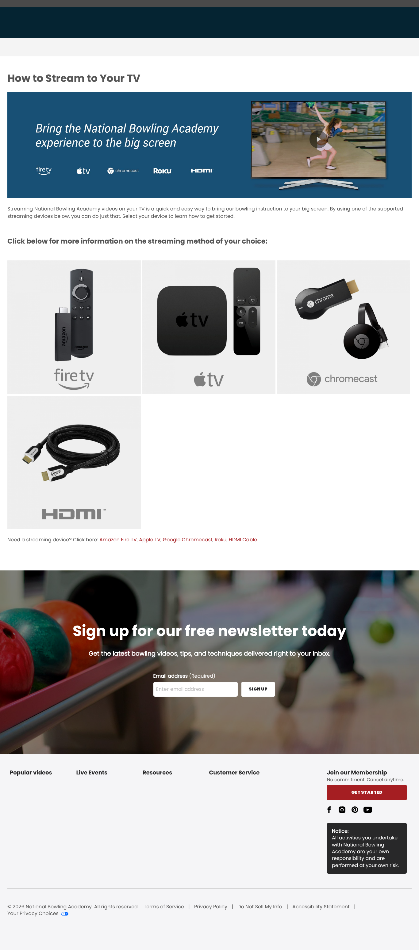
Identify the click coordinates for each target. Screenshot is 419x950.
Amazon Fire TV (118, 539)
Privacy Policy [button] (210, 906)
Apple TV (149, 539)
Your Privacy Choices (33, 913)
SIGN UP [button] (258, 689)
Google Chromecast (188, 539)
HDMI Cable (243, 539)
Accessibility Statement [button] (321, 906)
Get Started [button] (366, 792)
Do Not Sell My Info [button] (259, 906)
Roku (220, 539)
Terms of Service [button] (164, 906)
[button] (329, 809)
